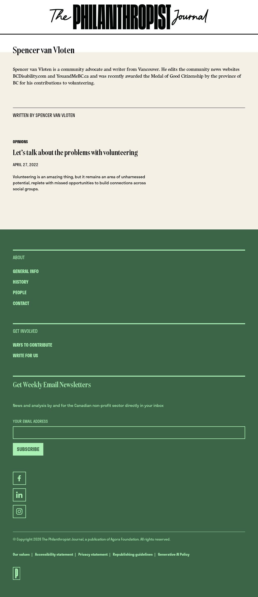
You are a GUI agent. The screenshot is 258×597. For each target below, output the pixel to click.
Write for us (25, 355)
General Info (26, 271)
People (19, 292)
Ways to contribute (32, 344)
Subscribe (151, 33)
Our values (21, 554)
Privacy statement (93, 554)
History (20, 281)
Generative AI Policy (173, 554)
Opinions (20, 142)
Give (77, 33)
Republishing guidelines (133, 554)
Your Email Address (30, 421)
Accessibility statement (54, 554)
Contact (21, 303)
